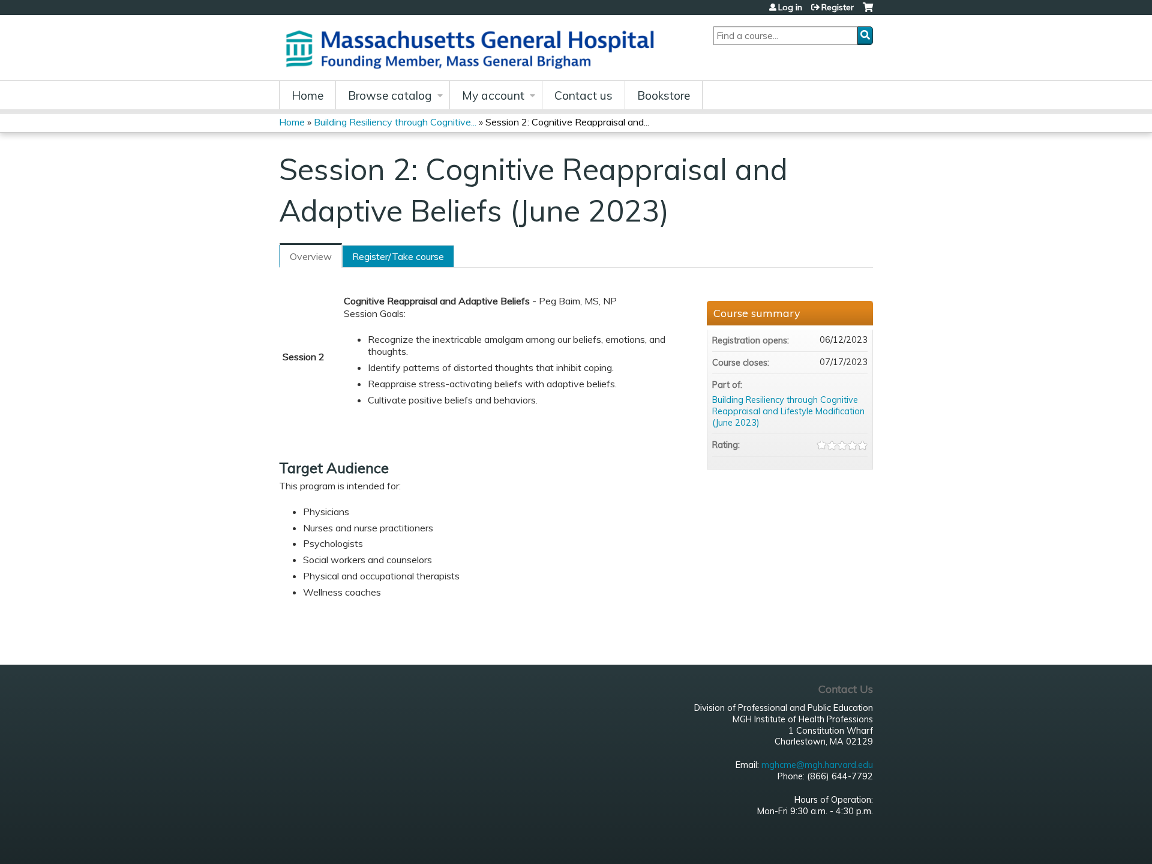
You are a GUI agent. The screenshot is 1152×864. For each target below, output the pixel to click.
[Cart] (868, 11)
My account (493, 95)
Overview (311, 256)
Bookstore (663, 95)
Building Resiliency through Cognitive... (395, 122)
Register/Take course (398, 256)
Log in (790, 7)
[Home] (474, 47)
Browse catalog (390, 95)
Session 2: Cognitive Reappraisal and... (567, 122)
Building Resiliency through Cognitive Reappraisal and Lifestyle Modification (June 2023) (788, 410)
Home (307, 95)
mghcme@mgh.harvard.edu (817, 765)
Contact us (583, 95)
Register (837, 7)
